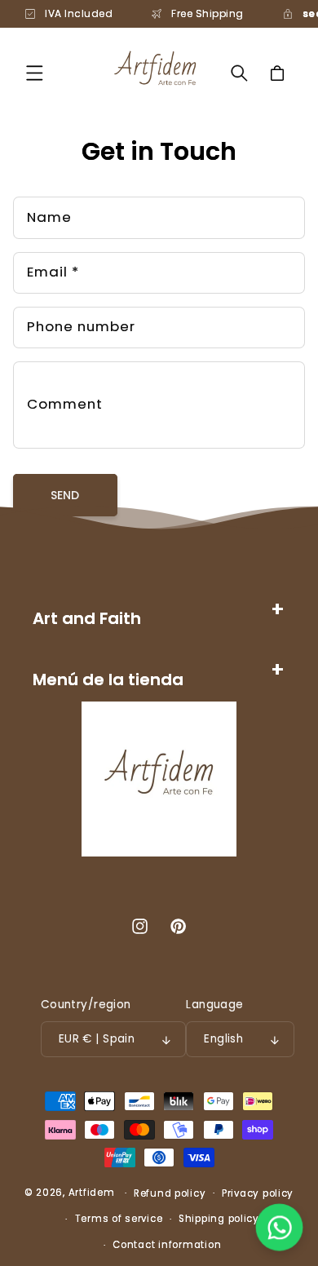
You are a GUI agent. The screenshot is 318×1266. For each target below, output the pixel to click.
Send (65, 495)
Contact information (167, 1244)
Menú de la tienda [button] (108, 679)
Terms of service (119, 1218)
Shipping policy (219, 1218)
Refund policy (170, 1193)
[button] (34, 73)
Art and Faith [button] (87, 618)
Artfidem (91, 1192)
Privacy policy (258, 1193)
